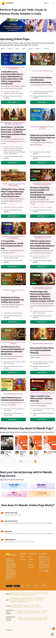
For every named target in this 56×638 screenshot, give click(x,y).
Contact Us (23, 559)
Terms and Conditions (44, 584)
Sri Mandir (9, 630)
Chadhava (31, 559)
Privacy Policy (36, 584)
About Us (22, 557)
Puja (29, 557)
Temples (30, 567)
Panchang (31, 564)
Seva (29, 562)
